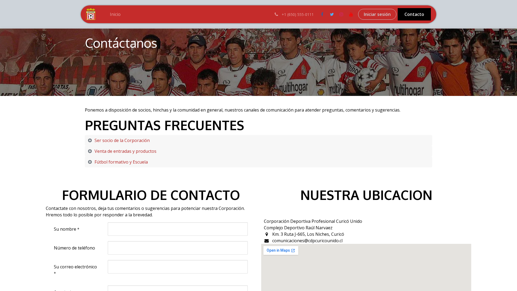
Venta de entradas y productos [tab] (125, 151)
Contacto (414, 14)
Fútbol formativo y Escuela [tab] (121, 162)
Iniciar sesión (377, 14)
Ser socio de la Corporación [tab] (122, 140)
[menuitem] (115, 14)
